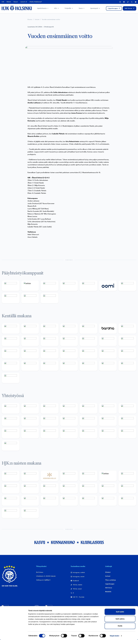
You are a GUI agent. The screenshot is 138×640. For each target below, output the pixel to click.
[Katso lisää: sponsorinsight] (11, 445)
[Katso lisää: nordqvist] (88, 328)
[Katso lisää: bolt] (127, 285)
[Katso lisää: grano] (30, 365)
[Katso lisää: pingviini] (49, 328)
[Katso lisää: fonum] (11, 488)
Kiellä (120, 626)
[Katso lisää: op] (69, 285)
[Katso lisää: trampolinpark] (11, 408)
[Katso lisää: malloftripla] (69, 353)
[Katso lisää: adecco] (127, 328)
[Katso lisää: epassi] (88, 488)
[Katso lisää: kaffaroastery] (88, 408)
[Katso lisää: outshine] (69, 420)
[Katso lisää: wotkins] (127, 408)
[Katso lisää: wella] (69, 488)
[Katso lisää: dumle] (11, 365)
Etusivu (30, 19)
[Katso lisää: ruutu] (88, 285)
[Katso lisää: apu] (88, 341)
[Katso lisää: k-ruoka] (49, 365)
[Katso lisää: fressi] (49, 488)
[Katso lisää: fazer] (127, 353)
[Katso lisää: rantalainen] (30, 476)
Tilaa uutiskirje (110, 580)
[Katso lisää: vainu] (127, 476)
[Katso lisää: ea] (69, 365)
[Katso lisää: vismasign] (108, 365)
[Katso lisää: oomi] (108, 285)
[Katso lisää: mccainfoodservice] (108, 408)
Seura (81, 8)
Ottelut (108, 572)
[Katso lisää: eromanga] (69, 408)
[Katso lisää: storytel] (11, 341)
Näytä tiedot (114, 636)
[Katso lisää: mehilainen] (49, 298)
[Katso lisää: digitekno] (30, 341)
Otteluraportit (49, 27)
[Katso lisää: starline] (127, 341)
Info (55, 8)
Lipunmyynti (94, 8)
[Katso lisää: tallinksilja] (11, 298)
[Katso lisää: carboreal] (30, 328)
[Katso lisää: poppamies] (30, 408)
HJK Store (108, 588)
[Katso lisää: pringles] (11, 420)
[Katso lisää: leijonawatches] (69, 341)
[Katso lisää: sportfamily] (108, 420)
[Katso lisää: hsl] (108, 353)
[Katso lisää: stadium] (30, 298)
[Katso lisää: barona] (108, 328)
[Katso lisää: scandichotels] (11, 378)
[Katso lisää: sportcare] (69, 433)
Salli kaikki (120, 612)
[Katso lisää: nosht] (49, 408)
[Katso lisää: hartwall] (49, 285)
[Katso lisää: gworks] (11, 433)
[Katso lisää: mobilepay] (11, 328)
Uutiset (37, 19)
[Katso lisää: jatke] (49, 341)
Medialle (108, 591)
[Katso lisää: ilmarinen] (11, 353)
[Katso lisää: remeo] (127, 365)
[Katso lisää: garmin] (88, 420)
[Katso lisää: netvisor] (88, 365)
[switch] (64, 635)
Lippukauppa (109, 584)
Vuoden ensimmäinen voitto (51, 19)
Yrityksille (68, 8)
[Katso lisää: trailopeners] (69, 328)
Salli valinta (120, 619)
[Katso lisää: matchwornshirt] (30, 433)
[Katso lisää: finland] (127, 488)
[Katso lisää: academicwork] (49, 353)
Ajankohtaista (42, 8)
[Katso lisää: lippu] (127, 420)
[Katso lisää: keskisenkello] (49, 476)
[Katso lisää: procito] (108, 433)
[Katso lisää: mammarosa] (127, 433)
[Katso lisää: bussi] (30, 353)
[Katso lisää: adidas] (30, 285)
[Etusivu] (17, 8)
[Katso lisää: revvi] (11, 285)
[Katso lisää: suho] (88, 433)
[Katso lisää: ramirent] (88, 353)
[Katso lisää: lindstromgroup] (30, 420)
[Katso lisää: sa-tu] (49, 420)
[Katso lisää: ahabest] (49, 433)
